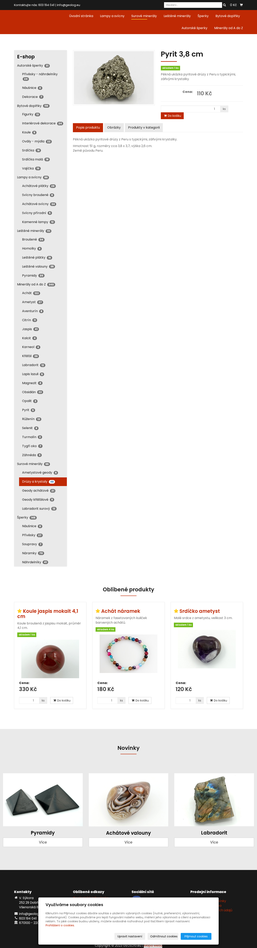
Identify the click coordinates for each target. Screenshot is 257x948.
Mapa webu (153, 945)
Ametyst (32, 302)
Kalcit (29, 338)
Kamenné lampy (38, 222)
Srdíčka (31, 150)
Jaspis (30, 329)
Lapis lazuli (32, 374)
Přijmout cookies (196, 936)
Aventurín (32, 311)
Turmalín (31, 437)
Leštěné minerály (177, 16)
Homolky (31, 248)
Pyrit (28, 410)
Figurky (30, 114)
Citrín (29, 320)
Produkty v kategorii (144, 127)
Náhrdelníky (34, 562)
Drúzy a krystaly (38, 481)
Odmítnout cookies (163, 936)
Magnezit (31, 383)
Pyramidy (32, 275)
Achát (30, 293)
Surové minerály (144, 16)
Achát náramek (120, 611)
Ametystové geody (39, 472)
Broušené (32, 239)
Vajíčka (30, 168)
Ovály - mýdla (36, 141)
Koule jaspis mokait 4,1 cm (47, 614)
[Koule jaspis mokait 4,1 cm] (50, 659)
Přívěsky (31, 535)
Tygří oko (31, 446)
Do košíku (174, 116)
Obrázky (114, 127)
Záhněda (31, 455)
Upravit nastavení (129, 936)
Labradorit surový (38, 508)
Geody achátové (38, 490)
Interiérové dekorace (42, 123)
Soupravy (31, 544)
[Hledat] (224, 5)
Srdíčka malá (35, 159)
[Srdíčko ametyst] (207, 654)
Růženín (31, 419)
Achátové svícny (38, 204)
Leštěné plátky (36, 257)
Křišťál (30, 356)
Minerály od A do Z (228, 28)
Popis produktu (88, 127)
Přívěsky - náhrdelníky (40, 76)
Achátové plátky (38, 186)
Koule (28, 132)
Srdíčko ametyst (199, 611)
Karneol (30, 347)
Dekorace (32, 96)
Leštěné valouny (38, 266)
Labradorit (33, 365)
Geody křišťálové (37, 499)
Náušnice (31, 87)
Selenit (29, 428)
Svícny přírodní (36, 213)
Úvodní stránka (81, 16)
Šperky (203, 16)
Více (43, 842)
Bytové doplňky (227, 16)
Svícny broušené (37, 195)
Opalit (29, 401)
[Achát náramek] (128, 656)
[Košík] (241, 5)
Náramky (32, 553)
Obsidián (32, 392)
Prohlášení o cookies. (60, 925)
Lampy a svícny (112, 16)
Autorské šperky (194, 28)
